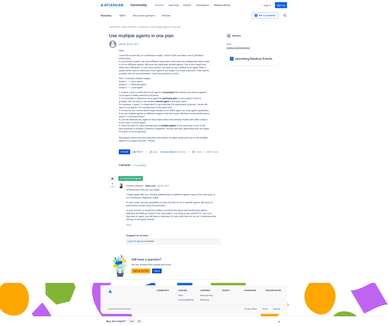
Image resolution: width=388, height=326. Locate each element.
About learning (206, 295)
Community (138, 5)
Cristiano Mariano (168, 152)
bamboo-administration (238, 48)
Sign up (281, 5)
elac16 (122, 44)
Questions (143, 27)
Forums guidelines (186, 300)
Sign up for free (141, 270)
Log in (267, 5)
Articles (166, 15)
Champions (202, 5)
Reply (129, 224)
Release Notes (222, 5)
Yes (132, 321)
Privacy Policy (250, 309)
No (139, 321)
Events (187, 5)
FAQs (180, 295)
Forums (159, 5)
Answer (124, 151)
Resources (204, 300)
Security (276, 309)
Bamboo (133, 27)
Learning (174, 5)
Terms (265, 309)
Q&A (122, 15)
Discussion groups (143, 15)
